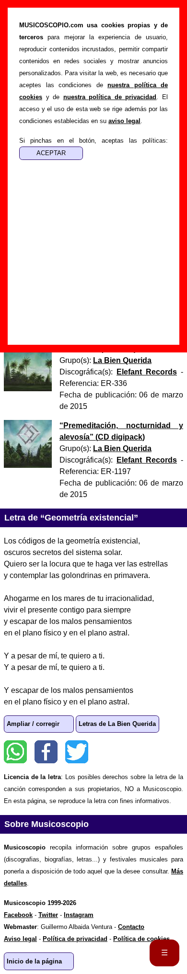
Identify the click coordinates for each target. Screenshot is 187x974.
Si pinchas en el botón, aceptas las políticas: (93, 140)
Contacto (131, 926)
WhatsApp (15, 751)
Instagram (79, 914)
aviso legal (124, 121)
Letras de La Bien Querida (117, 723)
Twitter (76, 751)
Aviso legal (20, 938)
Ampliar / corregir (33, 723)
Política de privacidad (75, 938)
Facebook (46, 751)
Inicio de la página (34, 961)
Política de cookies (141, 938)
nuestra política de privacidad (110, 97)
